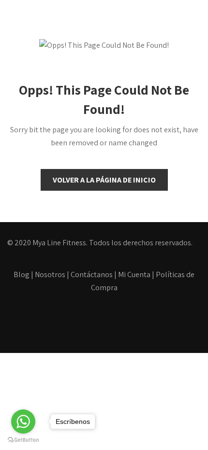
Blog (22, 274)
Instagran (125, 323)
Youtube (94, 323)
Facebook (64, 323)
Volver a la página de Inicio (104, 180)
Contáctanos (92, 274)
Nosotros (50, 274)
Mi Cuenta (134, 274)
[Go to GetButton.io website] (23, 440)
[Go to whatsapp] (23, 421)
